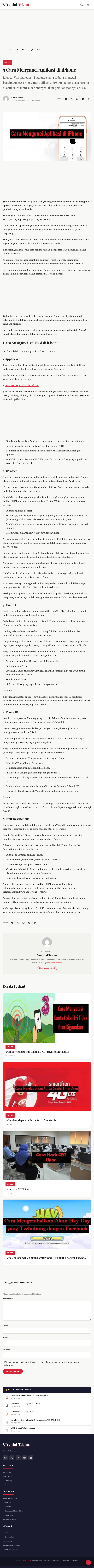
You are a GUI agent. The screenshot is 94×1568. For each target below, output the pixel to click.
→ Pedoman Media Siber (13, 1511)
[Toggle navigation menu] (88, 4)
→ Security (7, 1480)
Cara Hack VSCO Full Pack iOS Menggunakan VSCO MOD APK (35, 1420)
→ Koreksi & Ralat (10, 1549)
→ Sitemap (7, 1541)
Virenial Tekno (47, 955)
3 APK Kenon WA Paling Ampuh (23, 1428)
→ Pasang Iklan (9, 1519)
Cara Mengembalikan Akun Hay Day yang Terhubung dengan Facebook (46, 1257)
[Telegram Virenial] (30, 1457)
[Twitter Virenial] (11, 1457)
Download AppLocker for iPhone (22, 385)
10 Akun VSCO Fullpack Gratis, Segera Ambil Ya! (29, 1395)
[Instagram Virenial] (18, 1457)
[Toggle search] (81, 4)
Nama (6, 1325)
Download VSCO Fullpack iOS (23, 1412)
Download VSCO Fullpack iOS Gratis (25, 1403)
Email (6, 1337)
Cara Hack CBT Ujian (17, 1189)
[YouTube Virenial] (24, 1457)
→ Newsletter (8, 1537)
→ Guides (7, 1472)
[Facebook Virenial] (5, 1457)
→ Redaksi (7, 1506)
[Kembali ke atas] (88, 1562)
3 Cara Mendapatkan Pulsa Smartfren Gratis (31, 1120)
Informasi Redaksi (54, 963)
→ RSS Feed (7, 1532)
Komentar (8, 1299)
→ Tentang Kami (10, 1498)
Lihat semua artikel (47, 968)
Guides (7, 63)
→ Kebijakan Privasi (11, 1545)
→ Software (7, 1476)
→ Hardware (8, 1485)
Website (6, 1350)
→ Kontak (7, 1502)
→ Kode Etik (8, 1515)
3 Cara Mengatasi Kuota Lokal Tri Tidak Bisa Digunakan (37, 1051)
